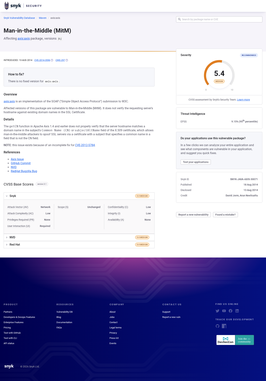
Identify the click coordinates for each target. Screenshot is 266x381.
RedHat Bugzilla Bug (24, 171)
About (112, 311)
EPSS (184, 121)
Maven (43, 17)
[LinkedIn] (237, 312)
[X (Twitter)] (217, 312)
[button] (79, 196)
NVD (14, 167)
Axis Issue (17, 159)
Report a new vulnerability (193, 214)
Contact (113, 322)
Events (112, 343)
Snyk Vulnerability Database (19, 17)
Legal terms (115, 327)
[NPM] (224, 327)
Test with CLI (10, 338)
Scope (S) (63, 207)
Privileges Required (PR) (20, 219)
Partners (8, 311)
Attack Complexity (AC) (20, 213)
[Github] (217, 327)
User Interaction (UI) (18, 226)
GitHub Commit (21, 163)
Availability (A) (116, 219)
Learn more (243, 99)
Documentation (64, 322)
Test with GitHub (12, 332)
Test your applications (195, 162)
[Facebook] (230, 312)
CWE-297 (60, 60)
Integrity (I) (114, 213)
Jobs (112, 317)
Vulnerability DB (64, 311)
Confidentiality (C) (118, 207)
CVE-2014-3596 (42, 60)
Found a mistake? (225, 214)
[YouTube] (224, 312)
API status (9, 343)
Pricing (7, 327)
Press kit (114, 338)
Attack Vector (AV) (17, 207)
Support (166, 311)
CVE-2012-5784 (85, 145)
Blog (58, 317)
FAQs (59, 327)
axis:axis (24, 38)
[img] (51, 60)
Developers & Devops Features (19, 317)
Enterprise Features (14, 322)
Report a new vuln (171, 317)
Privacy (113, 332)
